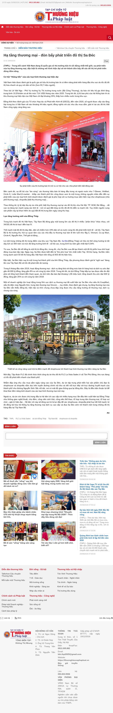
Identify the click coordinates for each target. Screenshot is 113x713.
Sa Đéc (65, 241)
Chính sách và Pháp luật (74, 27)
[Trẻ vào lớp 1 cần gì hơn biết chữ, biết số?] (58, 531)
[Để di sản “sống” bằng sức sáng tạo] (21, 531)
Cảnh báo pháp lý (9, 611)
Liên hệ (7, 618)
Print (106, 61)
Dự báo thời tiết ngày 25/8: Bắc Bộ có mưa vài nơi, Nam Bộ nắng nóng (94, 512)
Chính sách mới (8, 600)
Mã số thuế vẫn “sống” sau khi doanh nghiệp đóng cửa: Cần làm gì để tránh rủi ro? (21, 483)
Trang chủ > (10, 48)
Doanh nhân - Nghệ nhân (68, 578)
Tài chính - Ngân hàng (67, 582)
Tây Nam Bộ (52, 419)
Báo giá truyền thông (68, 664)
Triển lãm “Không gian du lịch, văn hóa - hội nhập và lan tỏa (93, 462)
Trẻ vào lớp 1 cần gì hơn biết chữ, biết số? (57, 544)
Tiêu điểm (33, 574)
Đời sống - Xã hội (32, 27)
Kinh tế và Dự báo (65, 586)
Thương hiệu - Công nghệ (96, 27)
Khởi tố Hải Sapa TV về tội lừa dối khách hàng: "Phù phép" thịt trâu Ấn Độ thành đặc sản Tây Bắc (94, 486)
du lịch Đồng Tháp (39, 419)
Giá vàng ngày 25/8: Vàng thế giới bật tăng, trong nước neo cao (57, 482)
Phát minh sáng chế (38, 600)
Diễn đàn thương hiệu (14, 27)
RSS (19, 618)
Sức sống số (34, 604)
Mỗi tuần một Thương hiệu (98, 48)
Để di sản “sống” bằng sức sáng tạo (19, 544)
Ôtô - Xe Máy (35, 609)
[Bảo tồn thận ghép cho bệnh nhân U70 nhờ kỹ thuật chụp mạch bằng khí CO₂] (21, 500)
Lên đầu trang (105, 618)
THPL (12, 419)
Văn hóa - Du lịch (13, 32)
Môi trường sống (36, 582)
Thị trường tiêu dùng (66, 591)
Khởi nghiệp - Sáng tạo (39, 586)
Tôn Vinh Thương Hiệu (67, 574)
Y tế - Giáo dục (36, 578)
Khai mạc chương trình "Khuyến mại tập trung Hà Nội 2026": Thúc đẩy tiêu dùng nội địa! (57, 514)
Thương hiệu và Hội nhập (52, 27)
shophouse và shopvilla (68, 419)
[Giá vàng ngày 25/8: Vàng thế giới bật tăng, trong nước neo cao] (58, 469)
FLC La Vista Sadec (23, 419)
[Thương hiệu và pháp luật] (17, 634)
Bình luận (100, 442)
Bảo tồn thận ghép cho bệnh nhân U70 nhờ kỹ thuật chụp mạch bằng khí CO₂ (20, 514)
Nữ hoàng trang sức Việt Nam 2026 (30, 43)
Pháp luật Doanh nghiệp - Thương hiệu (13, 605)
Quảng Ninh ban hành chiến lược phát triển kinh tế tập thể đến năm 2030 (94, 538)
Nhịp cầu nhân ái (36, 591)
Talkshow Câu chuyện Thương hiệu (71, 48)
